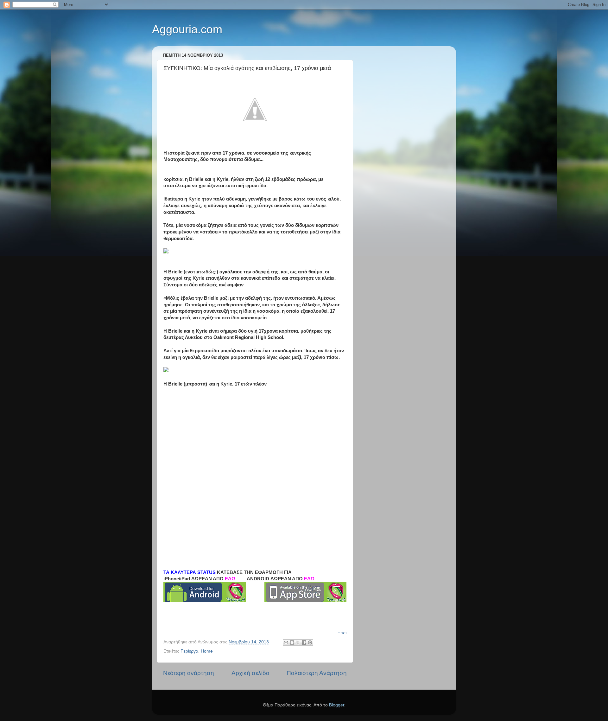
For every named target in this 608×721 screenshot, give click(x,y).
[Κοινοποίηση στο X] (298, 642)
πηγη (342, 632)
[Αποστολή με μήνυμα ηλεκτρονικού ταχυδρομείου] (286, 642)
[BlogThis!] (292, 642)
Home (207, 651)
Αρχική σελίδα (250, 673)
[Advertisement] (210, 433)
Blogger (336, 705)
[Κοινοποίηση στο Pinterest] (310, 642)
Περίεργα (189, 651)
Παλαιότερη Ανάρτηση (317, 673)
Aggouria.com (187, 29)
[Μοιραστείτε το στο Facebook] (304, 642)
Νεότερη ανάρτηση (188, 673)
